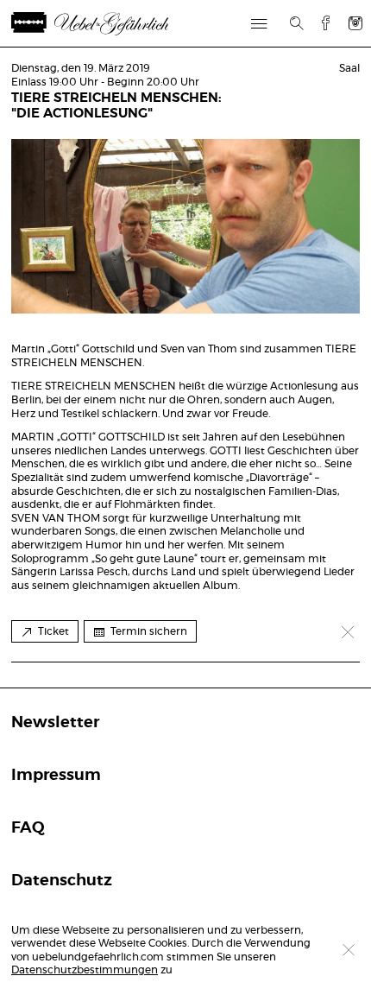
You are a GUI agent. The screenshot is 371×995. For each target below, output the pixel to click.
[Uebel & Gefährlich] (110, 23)
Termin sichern (148, 631)
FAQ (28, 828)
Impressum (56, 775)
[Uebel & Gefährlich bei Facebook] (319, 23)
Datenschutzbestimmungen (84, 970)
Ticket (53, 631)
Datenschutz (61, 881)
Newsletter (55, 723)
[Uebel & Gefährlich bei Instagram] (355, 23)
